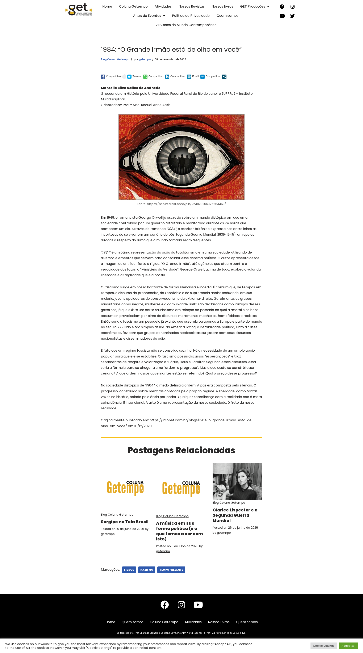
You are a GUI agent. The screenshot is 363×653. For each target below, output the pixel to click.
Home (107, 6)
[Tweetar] (134, 76)
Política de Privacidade (191, 15)
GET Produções (252, 6)
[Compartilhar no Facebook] (111, 76)
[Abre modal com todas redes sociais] (224, 77)
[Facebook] (282, 6)
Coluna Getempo (133, 6)
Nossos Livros (222, 6)
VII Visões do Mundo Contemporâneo (186, 24)
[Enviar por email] (193, 76)
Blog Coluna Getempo (115, 59)
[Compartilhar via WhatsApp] (153, 76)
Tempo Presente (171, 570)
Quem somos (227, 15)
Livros (129, 570)
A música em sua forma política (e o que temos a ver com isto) (179, 531)
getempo (145, 59)
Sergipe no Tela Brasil (125, 522)
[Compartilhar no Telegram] (210, 76)
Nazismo (146, 570)
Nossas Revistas (192, 6)
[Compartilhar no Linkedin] (175, 76)
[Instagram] (292, 6)
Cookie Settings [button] (323, 646)
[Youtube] (282, 16)
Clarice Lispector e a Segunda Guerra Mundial (235, 515)
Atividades (163, 6)
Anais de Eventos (147, 15)
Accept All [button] (348, 646)
